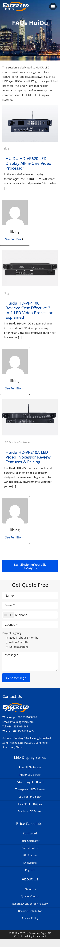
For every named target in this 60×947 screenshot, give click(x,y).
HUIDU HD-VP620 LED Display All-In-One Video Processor (28, 163)
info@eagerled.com (22, 722)
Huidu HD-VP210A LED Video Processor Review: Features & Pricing (29, 456)
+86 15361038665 (26, 717)
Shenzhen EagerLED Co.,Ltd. (32, 935)
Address (7, 738)
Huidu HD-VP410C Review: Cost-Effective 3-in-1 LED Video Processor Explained (29, 310)
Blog (6, 148)
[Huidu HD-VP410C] (30, 251)
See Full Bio (13, 239)
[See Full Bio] (23, 239)
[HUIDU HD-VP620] (30, 106)
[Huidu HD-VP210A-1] (30, 400)
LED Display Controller (17, 442)
